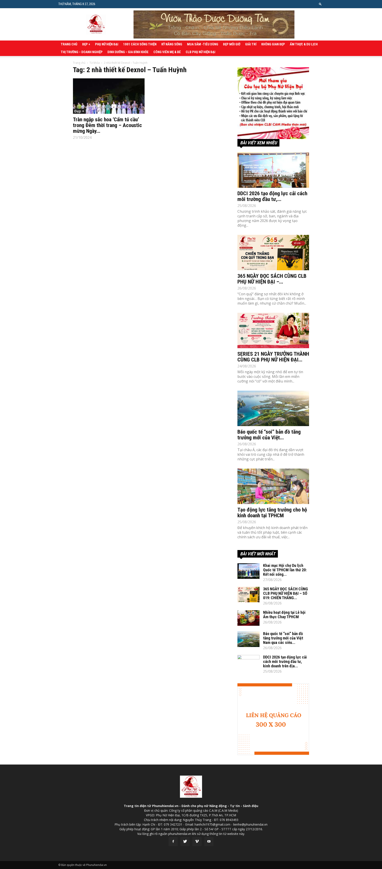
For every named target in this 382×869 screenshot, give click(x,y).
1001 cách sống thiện (140, 44)
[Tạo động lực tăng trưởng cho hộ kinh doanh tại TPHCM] (273, 486)
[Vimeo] (197, 841)
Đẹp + (86, 44)
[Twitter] (185, 841)
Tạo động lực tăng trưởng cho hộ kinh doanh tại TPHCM (272, 513)
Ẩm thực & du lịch (304, 44)
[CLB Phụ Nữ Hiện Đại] (273, 103)
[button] (320, 4)
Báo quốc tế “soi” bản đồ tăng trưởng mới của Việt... (269, 435)
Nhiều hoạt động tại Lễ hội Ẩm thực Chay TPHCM (284, 614)
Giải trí (250, 44)
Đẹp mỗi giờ (231, 44)
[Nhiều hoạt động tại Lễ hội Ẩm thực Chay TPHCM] (248, 618)
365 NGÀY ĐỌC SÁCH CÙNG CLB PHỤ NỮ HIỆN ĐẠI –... (271, 279)
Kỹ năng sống (171, 44)
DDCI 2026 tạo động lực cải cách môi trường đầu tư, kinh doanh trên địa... (285, 661)
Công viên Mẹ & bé (167, 52)
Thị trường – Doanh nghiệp (82, 52)
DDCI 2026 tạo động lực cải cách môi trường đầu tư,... (272, 196)
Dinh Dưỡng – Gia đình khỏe (128, 52)
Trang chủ (69, 44)
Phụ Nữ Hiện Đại (106, 44)
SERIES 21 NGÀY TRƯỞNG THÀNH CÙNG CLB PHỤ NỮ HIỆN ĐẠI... (273, 357)
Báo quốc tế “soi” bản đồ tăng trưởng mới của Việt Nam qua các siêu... (283, 638)
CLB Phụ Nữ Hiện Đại (200, 52)
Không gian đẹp (273, 44)
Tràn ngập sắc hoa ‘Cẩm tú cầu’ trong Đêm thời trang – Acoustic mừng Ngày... (107, 125)
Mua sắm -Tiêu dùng (202, 44)
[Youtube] (208, 841)
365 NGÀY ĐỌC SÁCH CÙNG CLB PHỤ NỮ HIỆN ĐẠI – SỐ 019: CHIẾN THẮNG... (285, 593)
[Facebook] (173, 841)
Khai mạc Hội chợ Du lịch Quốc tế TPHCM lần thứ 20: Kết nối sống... (285, 570)
